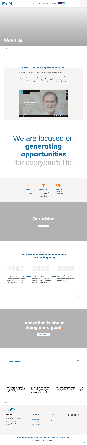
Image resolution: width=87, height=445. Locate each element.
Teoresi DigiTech (36, 421)
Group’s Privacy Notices (64, 437)
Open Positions (54, 419)
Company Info (20, 437)
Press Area (53, 416)
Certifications (46, 437)
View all (77, 360)
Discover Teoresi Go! (43, 334)
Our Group (24, 3)
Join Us (48, 3)
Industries (32, 3)
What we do (41, 3)
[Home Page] (6, 3)
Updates (54, 3)
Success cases (35, 419)
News (52, 414)
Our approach (35, 414)
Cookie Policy (39, 437)
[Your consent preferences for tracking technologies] (84, 442)
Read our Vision (43, 226)
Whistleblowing (54, 437)
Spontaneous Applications (54, 421)
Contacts (8, 424)
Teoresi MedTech (36, 424)
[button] (78, 297)
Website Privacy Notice (29, 437)
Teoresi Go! (62, 3)
